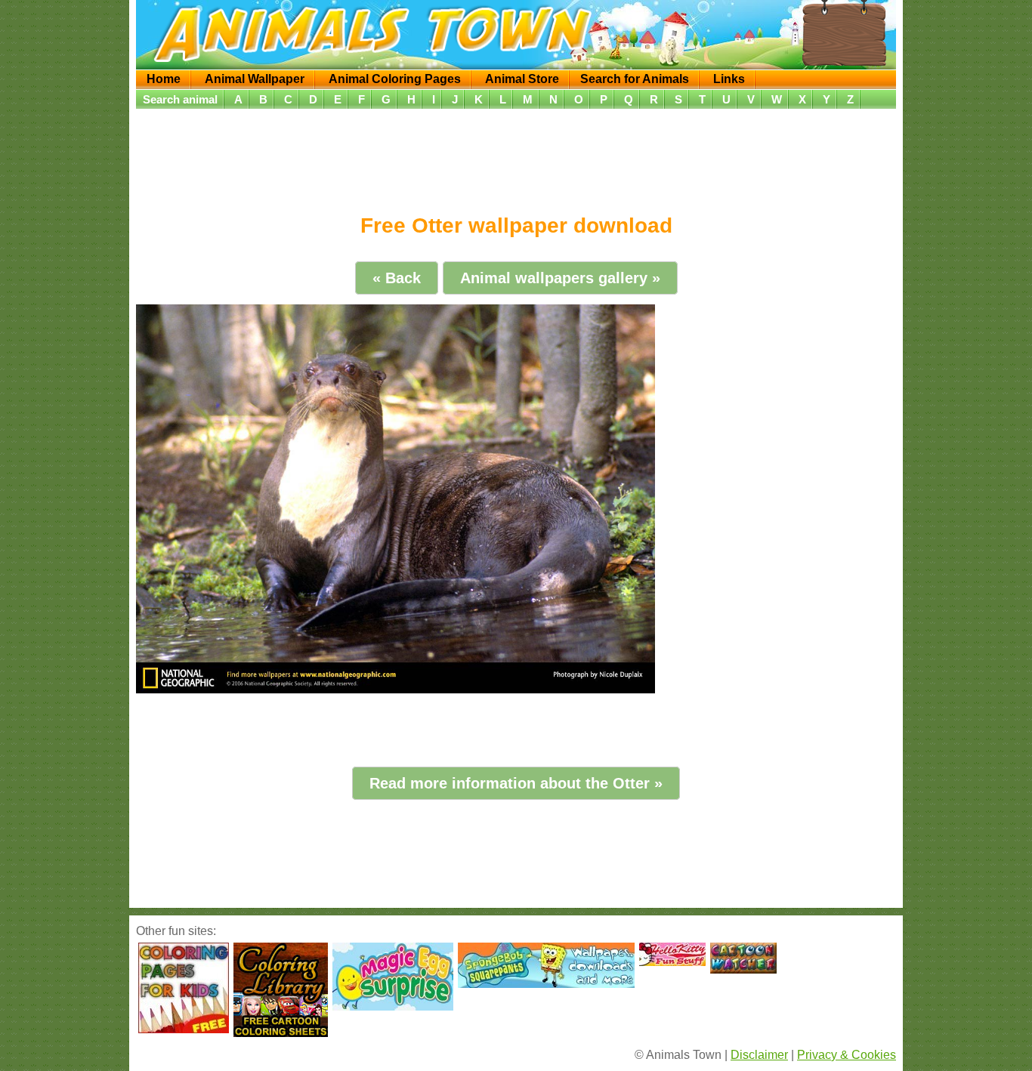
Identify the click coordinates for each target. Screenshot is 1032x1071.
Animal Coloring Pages (395, 79)
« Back (396, 278)
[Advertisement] (516, 156)
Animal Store (522, 79)
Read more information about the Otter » (516, 783)
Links (729, 79)
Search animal (180, 99)
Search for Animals (634, 79)
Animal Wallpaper (254, 79)
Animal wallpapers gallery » (560, 278)
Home (164, 79)
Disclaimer (759, 1054)
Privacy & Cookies (846, 1054)
